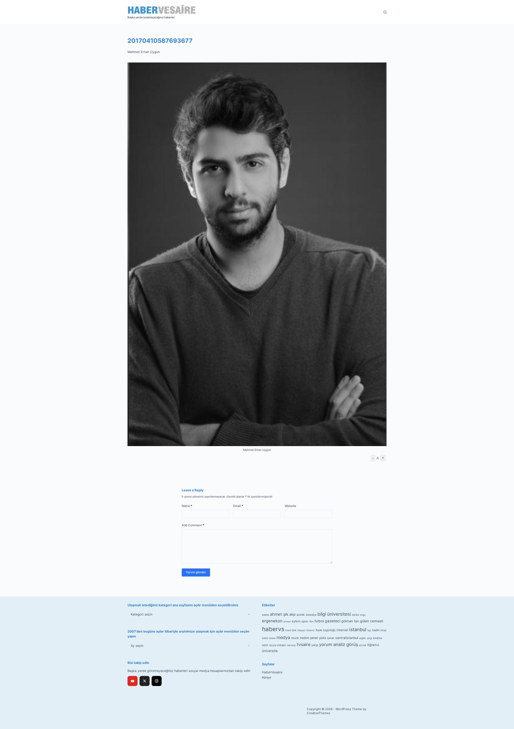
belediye (311, 614)
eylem (296, 621)
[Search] (385, 12)
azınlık (301, 614)
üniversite (270, 651)
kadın (375, 630)
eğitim (304, 621)
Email (238, 506)
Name (187, 506)
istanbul (357, 629)
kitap (383, 630)
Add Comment (193, 525)
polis (322, 638)
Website (290, 506)
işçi (369, 630)
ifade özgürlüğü (326, 630)
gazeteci (332, 621)
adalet (265, 614)
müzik (295, 638)
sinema (377, 638)
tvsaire (303, 644)
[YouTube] (132, 681)
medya (283, 637)
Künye (266, 677)
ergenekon (272, 620)
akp (292, 614)
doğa (362, 614)
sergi (369, 638)
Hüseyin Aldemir (306, 630)
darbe (355, 614)
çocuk (362, 645)
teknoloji (291, 645)
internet (342, 630)
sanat (330, 638)
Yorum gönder (196, 572)
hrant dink (290, 630)
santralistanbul (346, 638)
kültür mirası (268, 638)
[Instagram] (157, 681)
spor (265, 645)
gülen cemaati (371, 621)
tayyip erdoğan (277, 645)
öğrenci (373, 645)
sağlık (362, 638)
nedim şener (309, 638)
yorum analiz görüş (338, 644)
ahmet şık (279, 614)
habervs (273, 629)
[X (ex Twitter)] (145, 681)
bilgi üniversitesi (334, 614)
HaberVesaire (272, 672)
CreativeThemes (318, 713)
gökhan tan (350, 621)
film (311, 621)
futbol (319, 621)
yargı (314, 645)
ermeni (287, 621)
